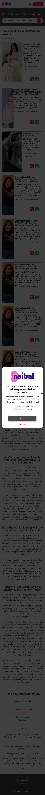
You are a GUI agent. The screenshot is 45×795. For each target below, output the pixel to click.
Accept (22, 419)
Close (42, 392)
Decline (22, 424)
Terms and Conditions (22, 409)
